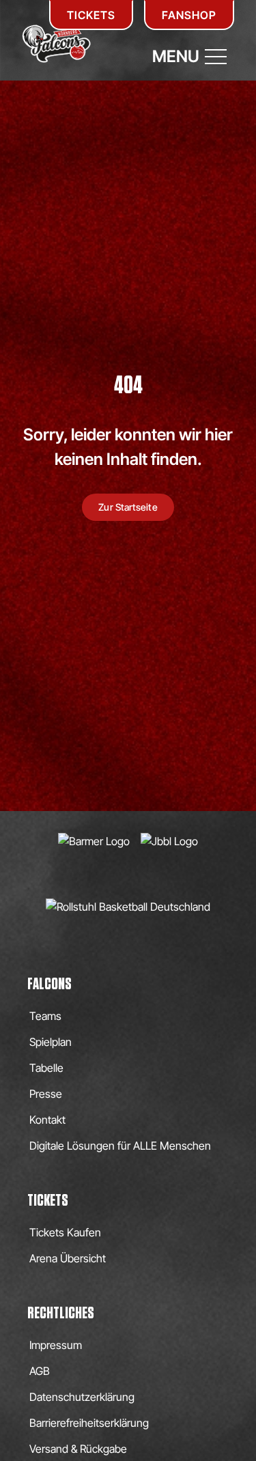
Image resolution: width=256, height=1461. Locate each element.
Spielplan (50, 1042)
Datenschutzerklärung (81, 1397)
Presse (45, 1094)
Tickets (91, 15)
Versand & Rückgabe (78, 1449)
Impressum (55, 1345)
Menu (175, 56)
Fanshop (189, 15)
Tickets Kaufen (65, 1232)
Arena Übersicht (67, 1258)
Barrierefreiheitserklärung (89, 1423)
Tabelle (46, 1068)
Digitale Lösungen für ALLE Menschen (120, 1145)
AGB (39, 1371)
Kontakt (47, 1119)
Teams (45, 1016)
